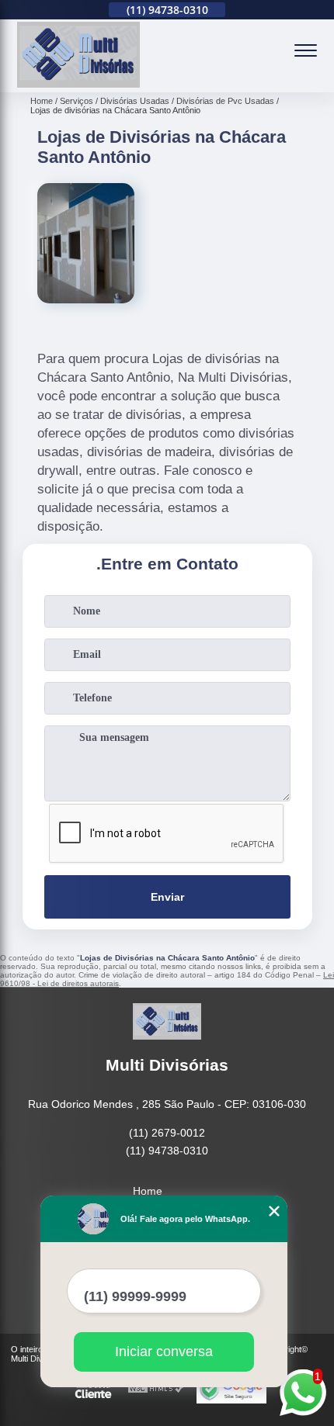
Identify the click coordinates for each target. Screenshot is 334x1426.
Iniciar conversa (164, 1351)
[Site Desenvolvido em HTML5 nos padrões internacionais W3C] (156, 1389)
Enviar (167, 897)
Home (147, 1191)
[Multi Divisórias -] (78, 84)
